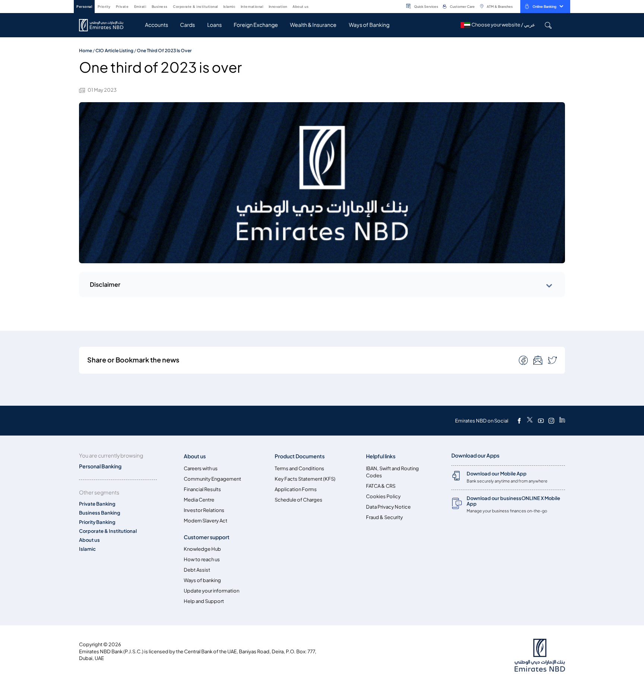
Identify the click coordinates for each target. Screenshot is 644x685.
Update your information (211, 591)
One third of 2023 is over (164, 50)
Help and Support (204, 601)
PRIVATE (122, 6)
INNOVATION (278, 6)
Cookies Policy (383, 496)
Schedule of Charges (298, 500)
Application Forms (296, 489)
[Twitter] (530, 421)
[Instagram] (551, 421)
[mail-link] (524, 359)
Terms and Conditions (299, 468)
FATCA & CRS (380, 486)
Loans (214, 25)
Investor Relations (204, 510)
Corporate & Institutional (108, 531)
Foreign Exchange (256, 25)
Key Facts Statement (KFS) (305, 479)
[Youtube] (540, 421)
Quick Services (426, 6)
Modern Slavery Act (205, 521)
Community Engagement (212, 479)
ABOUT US (301, 6)
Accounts (156, 25)
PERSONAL (84, 6)
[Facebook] (519, 421)
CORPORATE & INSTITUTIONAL (195, 6)
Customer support (207, 537)
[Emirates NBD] (105, 25)
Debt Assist (197, 570)
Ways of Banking (369, 25)
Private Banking (97, 504)
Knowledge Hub (202, 549)
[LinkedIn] (562, 421)
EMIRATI (140, 6)
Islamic (87, 549)
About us (89, 540)
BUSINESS (160, 6)
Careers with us (201, 468)
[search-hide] (548, 25)
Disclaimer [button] (105, 284)
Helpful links (380, 456)
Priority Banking (97, 522)
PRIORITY (104, 6)
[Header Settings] (313, 6)
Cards (187, 25)
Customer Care (462, 6)
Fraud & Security (384, 517)
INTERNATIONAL (252, 6)
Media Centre (199, 500)
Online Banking (544, 6)
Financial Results (202, 489)
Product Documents (300, 456)
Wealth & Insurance (313, 25)
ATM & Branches (500, 6)
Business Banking (99, 513)
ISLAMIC (229, 6)
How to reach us (202, 559)
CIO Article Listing (114, 50)
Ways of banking (202, 580)
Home (85, 50)
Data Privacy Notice (388, 507)
